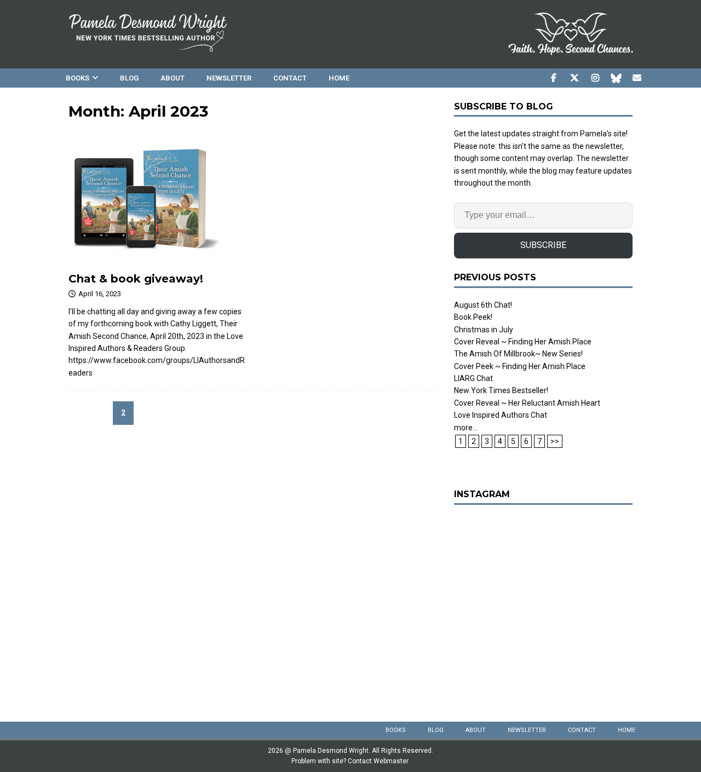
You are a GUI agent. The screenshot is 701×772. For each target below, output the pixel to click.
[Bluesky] (615, 78)
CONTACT (290, 78)
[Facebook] (553, 78)
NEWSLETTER (228, 78)
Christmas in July (483, 329)
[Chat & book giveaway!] (158, 199)
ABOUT (172, 78)
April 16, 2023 (99, 294)
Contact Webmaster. (379, 761)
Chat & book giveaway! (135, 278)
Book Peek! (473, 317)
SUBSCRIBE (543, 245)
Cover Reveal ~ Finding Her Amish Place (522, 341)
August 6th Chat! (483, 305)
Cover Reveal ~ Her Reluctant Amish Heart (527, 403)
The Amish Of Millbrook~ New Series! (518, 353)
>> (554, 441)
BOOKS (77, 78)
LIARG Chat (473, 378)
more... (466, 427)
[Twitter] (574, 78)
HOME (339, 78)
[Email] (636, 78)
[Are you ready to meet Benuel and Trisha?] (543, 605)
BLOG (129, 78)
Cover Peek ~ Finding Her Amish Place (519, 366)
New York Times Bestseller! (501, 390)
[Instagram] (595, 78)
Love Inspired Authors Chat (500, 415)
